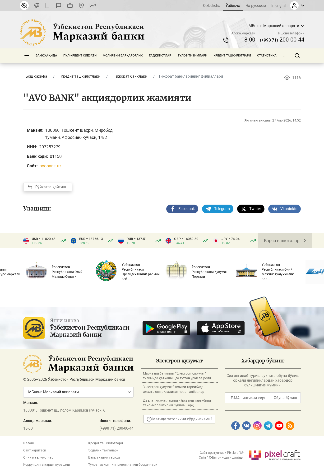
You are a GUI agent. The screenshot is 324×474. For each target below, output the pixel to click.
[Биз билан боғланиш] (81, 5)
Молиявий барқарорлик (123, 55)
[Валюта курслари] (92, 5)
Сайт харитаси (34, 450)
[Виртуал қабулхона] (70, 5)
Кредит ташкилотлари (232, 55)
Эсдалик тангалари (103, 450)
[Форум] (58, 5)
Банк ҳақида (46, 55)
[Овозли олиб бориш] (36, 5)
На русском (255, 5)
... (284, 55)
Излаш (28, 443)
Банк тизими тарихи (104, 457)
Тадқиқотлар (160, 55)
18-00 (248, 39)
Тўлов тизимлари (192, 55)
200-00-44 (282, 39)
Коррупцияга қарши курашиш (46, 464)
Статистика (267, 55)
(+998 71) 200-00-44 (116, 428)
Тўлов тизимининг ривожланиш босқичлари (122, 464)
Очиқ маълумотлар (38, 457)
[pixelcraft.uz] (274, 454)
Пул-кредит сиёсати (80, 55)
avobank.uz (50, 165)
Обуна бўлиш (285, 397)
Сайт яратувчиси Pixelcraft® (222, 453)
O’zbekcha (211, 5)
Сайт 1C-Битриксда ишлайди (221, 457)
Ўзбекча (233, 5)
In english (279, 5)
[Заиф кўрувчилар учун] (24, 5)
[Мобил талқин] (47, 5)
